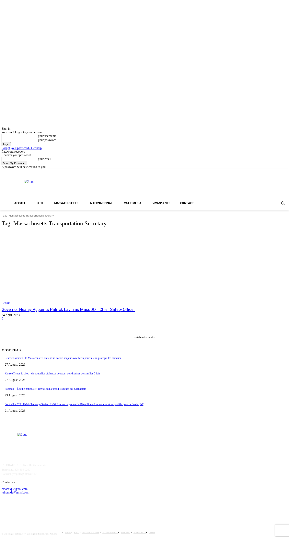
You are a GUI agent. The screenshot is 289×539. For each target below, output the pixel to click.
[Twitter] (285, 171)
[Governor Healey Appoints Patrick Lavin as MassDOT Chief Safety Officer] (75, 268)
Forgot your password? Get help (22, 148)
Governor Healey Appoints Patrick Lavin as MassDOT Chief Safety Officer (68, 309)
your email (44, 158)
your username (47, 135)
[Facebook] (279, 171)
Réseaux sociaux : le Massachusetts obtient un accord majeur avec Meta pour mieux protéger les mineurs (63, 358)
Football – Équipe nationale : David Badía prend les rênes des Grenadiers (45, 388)
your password (47, 140)
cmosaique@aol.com (15, 489)
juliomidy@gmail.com (15, 492)
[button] (282, 203)
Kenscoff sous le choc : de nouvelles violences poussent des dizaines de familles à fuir (52, 373)
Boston (6, 302)
